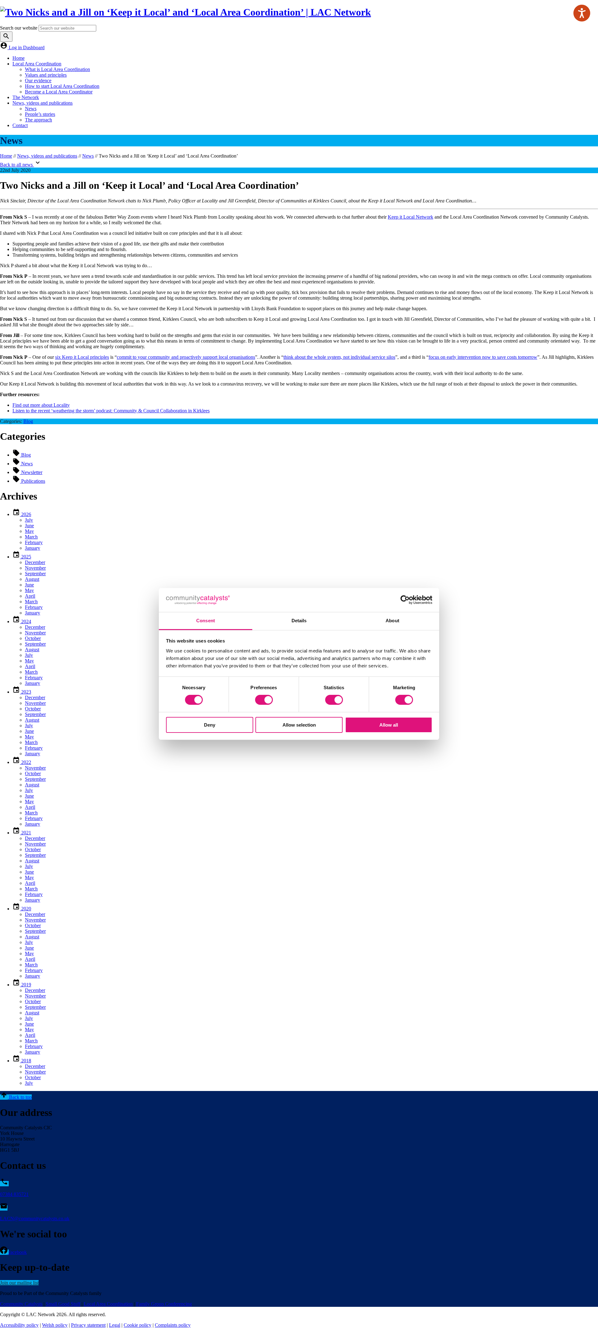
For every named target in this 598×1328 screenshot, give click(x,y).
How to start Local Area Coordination (62, 86)
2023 (25, 692)
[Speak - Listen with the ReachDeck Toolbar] (581, 13)
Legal (114, 1325)
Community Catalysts (21, 1304)
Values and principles (46, 75)
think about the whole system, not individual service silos (339, 357)
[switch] (264, 700)
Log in (16, 47)
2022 (25, 762)
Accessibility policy (19, 1325)
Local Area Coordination (36, 63)
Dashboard (34, 47)
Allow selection (299, 725)
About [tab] (392, 620)
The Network (25, 97)
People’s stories (40, 114)
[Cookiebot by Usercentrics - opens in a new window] (405, 600)
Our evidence (38, 80)
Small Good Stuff (63, 1304)
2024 (25, 621)
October (33, 638)
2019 (25, 984)
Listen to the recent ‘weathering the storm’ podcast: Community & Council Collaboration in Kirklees (111, 410)
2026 (25, 514)
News (30, 108)
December (35, 562)
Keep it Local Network (410, 217)
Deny (209, 725)
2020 (25, 908)
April (30, 596)
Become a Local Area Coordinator (59, 91)
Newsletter (31, 472)
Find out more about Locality (41, 405)
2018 (25, 1060)
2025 (25, 556)
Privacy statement (88, 1325)
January (32, 548)
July (29, 520)
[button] (16, 1097)
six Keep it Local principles (82, 357)
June (29, 525)
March (31, 536)
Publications (32, 481)
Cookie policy (137, 1325)
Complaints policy (173, 1325)
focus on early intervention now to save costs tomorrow (483, 357)
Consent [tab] (205, 620)
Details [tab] (299, 620)
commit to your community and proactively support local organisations (186, 357)
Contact (20, 125)
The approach (38, 119)
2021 (25, 832)
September (35, 573)
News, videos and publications (42, 103)
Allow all (388, 725)
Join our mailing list (19, 1282)
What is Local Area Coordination (57, 69)
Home (18, 58)
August (32, 579)
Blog (28, 421)
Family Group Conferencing (164, 1304)
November (35, 568)
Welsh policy (55, 1325)
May (29, 531)
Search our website (18, 28)
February (34, 542)
